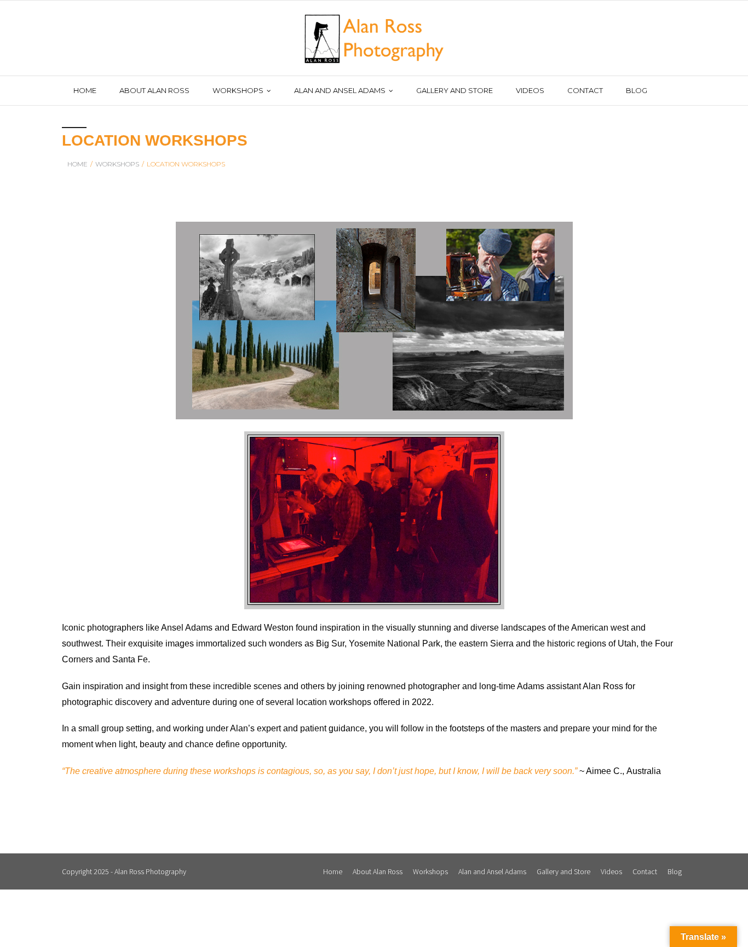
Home (77, 164)
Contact (644, 871)
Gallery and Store (563, 871)
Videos (611, 871)
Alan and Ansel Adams (492, 871)
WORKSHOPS (117, 164)
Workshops (430, 871)
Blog (675, 871)
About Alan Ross (377, 871)
